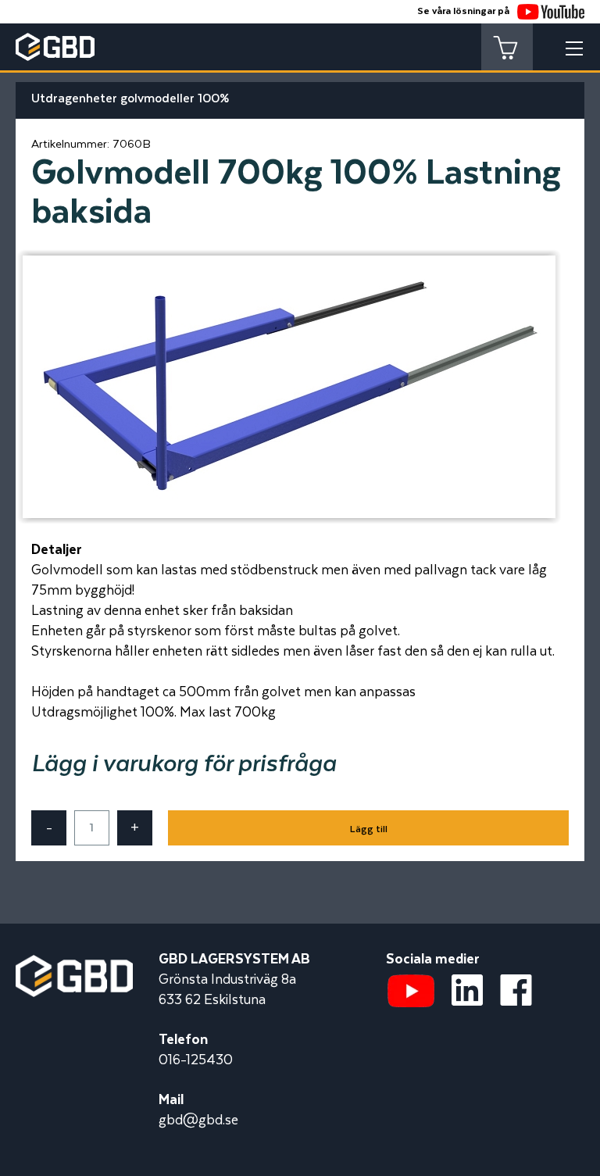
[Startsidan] (74, 965)
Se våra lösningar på (463, 11)
